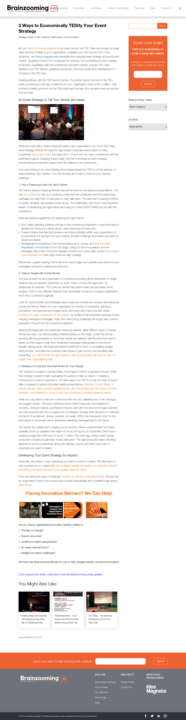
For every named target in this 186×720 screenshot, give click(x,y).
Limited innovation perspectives (38, 542)
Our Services (96, 8)
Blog (153, 8)
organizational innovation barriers (53, 525)
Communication (71, 37)
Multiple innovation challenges (37, 553)
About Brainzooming (59, 8)
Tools (37, 37)
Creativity (45, 37)
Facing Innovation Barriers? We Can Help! (69, 493)
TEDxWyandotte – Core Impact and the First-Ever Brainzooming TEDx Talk (66, 619)
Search (162, 26)
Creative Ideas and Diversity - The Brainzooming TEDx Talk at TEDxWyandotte (34, 619)
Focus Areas (78, 8)
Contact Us (166, 8)
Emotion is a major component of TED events (44, 315)
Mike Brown (25, 485)
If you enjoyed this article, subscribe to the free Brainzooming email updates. (61, 574)
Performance (57, 37)
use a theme (30, 194)
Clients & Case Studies (118, 8)
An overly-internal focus (34, 547)
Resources (139, 8)
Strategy (22, 37)
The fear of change (31, 530)
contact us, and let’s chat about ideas (83, 476)
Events (30, 37)
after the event (102, 244)
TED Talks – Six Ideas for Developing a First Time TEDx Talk (100, 619)
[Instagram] (165, 716)
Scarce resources (31, 536)
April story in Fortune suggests (39, 48)
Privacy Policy (127, 682)
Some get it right (41, 154)
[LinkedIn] (158, 716)
